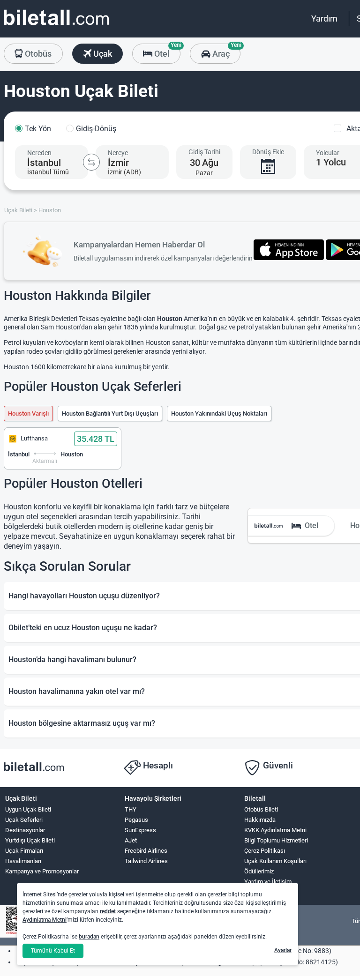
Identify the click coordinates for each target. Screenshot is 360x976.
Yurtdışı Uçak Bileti (30, 840)
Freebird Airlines (146, 850)
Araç (225, 51)
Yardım (324, 18)
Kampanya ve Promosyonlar (42, 871)
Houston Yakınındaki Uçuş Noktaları (219, 413)
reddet (108, 911)
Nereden (39, 152)
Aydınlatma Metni (44, 919)
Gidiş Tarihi (204, 152)
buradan (89, 936)
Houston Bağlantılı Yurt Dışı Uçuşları (110, 413)
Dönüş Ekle (268, 152)
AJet (131, 840)
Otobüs (37, 54)
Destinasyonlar (25, 830)
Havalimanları (23, 860)
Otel (166, 51)
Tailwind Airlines (146, 860)
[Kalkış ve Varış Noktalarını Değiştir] (91, 162)
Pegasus (136, 819)
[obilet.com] (56, 26)
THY (130, 809)
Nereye (118, 152)
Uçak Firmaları (24, 850)
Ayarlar (283, 950)
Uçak (101, 54)
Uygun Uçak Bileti (28, 809)
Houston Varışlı (28, 413)
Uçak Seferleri (24, 819)
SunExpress (140, 830)
